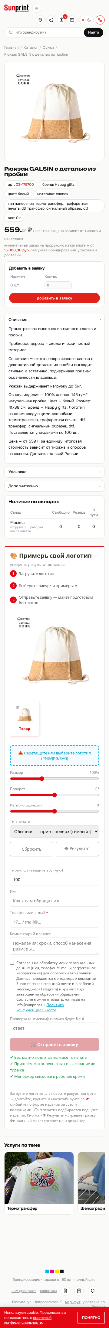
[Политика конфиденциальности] (92, 1291)
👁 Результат (77, 848)
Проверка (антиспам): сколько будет (47, 1018)
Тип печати (20, 821)
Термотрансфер (22, 1208)
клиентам (48, 1290)
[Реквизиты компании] (65, 1291)
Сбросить (31, 849)
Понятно (91, 1317)
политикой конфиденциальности (27, 1320)
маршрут (73, 1302)
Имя (14, 891)
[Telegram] (50, 20)
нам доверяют (24, 1290)
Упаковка (17, 471)
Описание (17, 319)
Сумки (48, 47)
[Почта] (72, 20)
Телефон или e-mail (29, 912)
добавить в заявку (54, 298)
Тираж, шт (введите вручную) (36, 870)
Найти (93, 32)
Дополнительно (23, 486)
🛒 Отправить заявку (54, 1044)
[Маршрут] (40, 20)
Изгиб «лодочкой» (54, 805)
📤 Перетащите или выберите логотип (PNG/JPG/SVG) (54, 755)
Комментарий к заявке (30, 933)
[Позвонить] (100, 20)
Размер (54, 772)
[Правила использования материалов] (79, 1291)
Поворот (54, 788)
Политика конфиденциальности (40, 1007)
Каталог (31, 47)
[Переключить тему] (86, 20)
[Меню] (36, 8)
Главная (11, 47)
